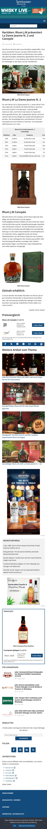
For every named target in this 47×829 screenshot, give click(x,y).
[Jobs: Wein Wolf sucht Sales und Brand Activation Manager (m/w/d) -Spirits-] (7, 713)
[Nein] (44, 823)
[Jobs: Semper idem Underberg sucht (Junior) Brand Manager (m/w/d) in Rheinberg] (7, 700)
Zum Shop (38, 325)
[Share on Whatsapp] (35, 344)
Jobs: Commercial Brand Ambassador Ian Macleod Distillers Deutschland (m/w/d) (29, 674)
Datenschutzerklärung (27, 826)
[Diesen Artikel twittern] (11, 344)
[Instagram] (20, 749)
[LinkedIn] (26, 749)
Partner (5, 807)
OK (15, 826)
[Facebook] (13, 749)
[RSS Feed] (33, 749)
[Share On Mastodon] (41, 344)
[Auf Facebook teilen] (5, 344)
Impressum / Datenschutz (13, 814)
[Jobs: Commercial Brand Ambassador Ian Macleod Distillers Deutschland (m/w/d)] (7, 675)
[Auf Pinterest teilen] (23, 344)
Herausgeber (7, 793)
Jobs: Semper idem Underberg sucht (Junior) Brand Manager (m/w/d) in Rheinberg (28, 700)
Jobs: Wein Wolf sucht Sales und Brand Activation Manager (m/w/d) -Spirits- (29, 712)
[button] (44, 21)
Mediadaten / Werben (11, 800)
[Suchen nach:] (23, 26)
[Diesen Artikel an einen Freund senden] (29, 344)
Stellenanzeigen (10, 667)
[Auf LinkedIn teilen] (17, 344)
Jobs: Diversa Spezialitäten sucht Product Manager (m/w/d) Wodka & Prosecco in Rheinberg (28, 687)
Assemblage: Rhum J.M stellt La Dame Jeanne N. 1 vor (22, 464)
